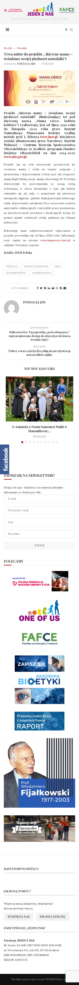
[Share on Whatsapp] (57, 288)
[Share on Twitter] (41, 288)
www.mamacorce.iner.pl (54, 240)
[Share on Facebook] (37, 288)
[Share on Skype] (61, 288)
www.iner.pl (49, 137)
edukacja (11, 266)
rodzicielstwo (41, 273)
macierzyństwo (16, 273)
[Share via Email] (64, 288)
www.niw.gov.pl (15, 157)
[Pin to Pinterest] (45, 288)
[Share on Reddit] (53, 288)
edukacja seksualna (36, 266)
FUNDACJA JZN (26, 63)
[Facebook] (66, 29)
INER (57, 266)
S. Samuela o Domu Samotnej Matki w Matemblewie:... (39, 429)
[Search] (71, 29)
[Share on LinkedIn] (49, 288)
